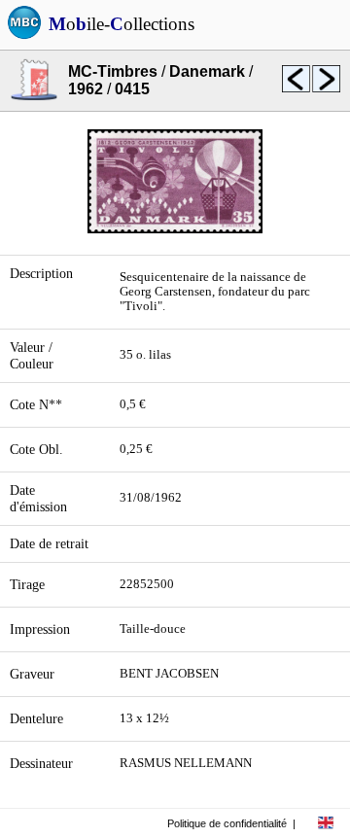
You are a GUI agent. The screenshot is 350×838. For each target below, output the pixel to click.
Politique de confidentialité (227, 823)
